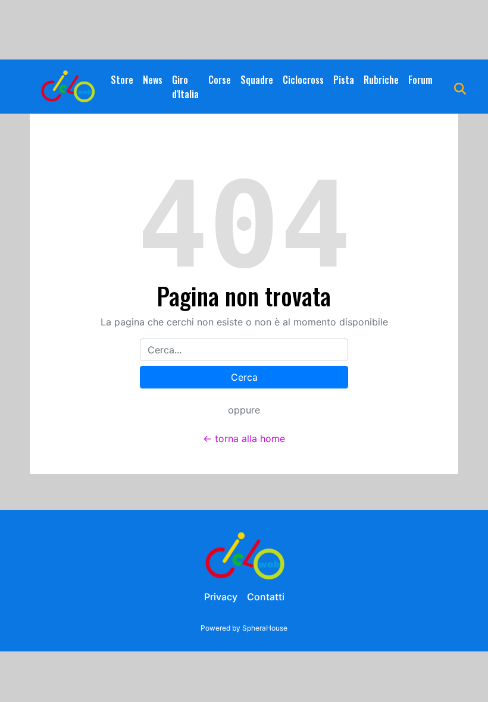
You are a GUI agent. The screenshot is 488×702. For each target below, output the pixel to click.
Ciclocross (303, 80)
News (152, 80)
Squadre (256, 80)
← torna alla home (244, 438)
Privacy (220, 597)
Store (122, 80)
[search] (460, 87)
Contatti (265, 597)
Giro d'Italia (185, 87)
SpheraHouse (264, 627)
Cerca (244, 377)
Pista (343, 80)
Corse (219, 80)
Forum (420, 80)
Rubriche (381, 80)
